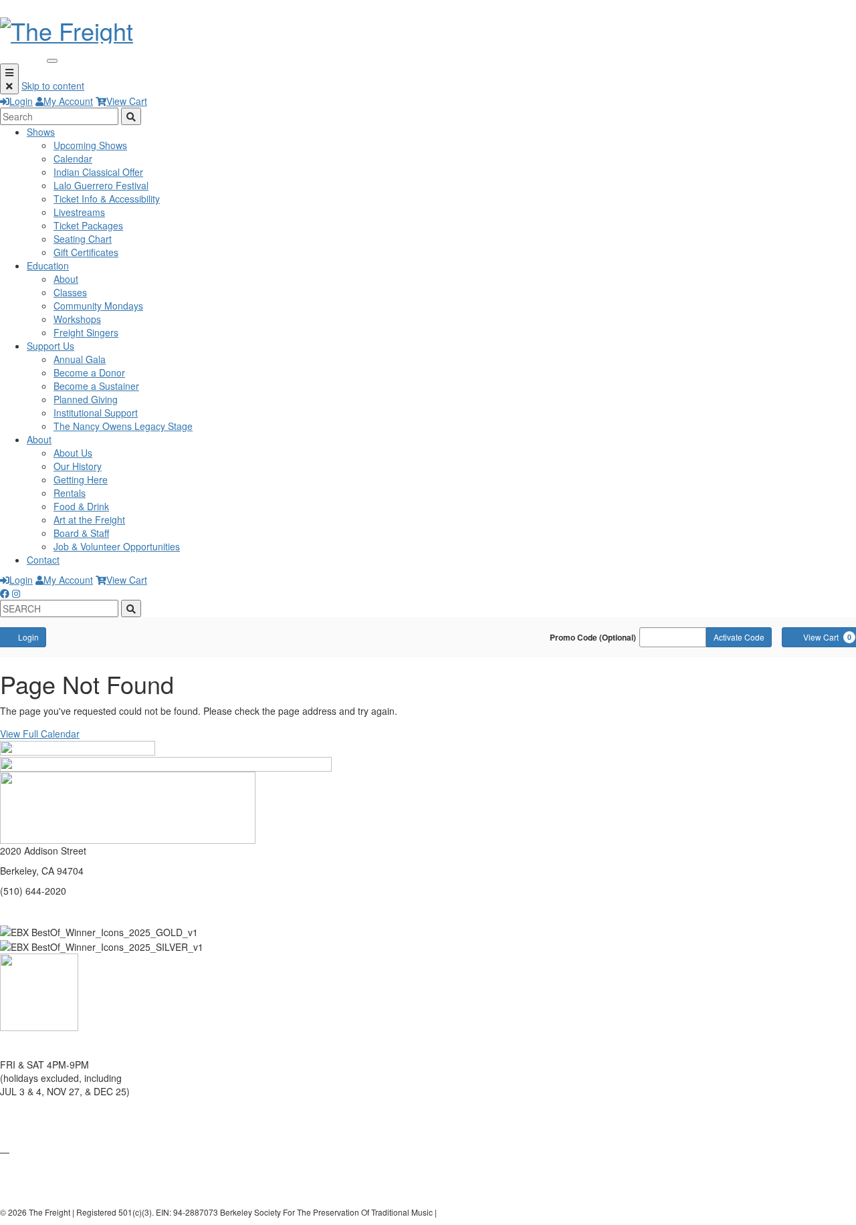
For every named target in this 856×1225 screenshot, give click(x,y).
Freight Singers (86, 332)
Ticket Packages (88, 225)
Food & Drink (81, 506)
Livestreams (79, 212)
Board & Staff (81, 533)
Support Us (50, 345)
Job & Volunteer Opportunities (117, 546)
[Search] (131, 116)
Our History (78, 466)
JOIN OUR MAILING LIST (54, 1111)
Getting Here (81, 479)
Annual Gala (80, 359)
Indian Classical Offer (98, 172)
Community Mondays (98, 305)
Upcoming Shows (90, 145)
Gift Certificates (86, 252)
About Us (73, 452)
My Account (68, 101)
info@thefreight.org (41, 910)
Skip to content (52, 85)
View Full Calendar (40, 733)
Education (48, 265)
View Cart (126, 101)
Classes (70, 292)
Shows (41, 131)
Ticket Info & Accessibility (107, 198)
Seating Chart (83, 238)
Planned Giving (86, 399)
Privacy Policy (464, 1212)
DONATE (19, 1131)
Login (21, 101)
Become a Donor (89, 372)
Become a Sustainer (96, 386)
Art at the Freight (89, 519)
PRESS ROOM (31, 1171)
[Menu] (9, 79)
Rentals (70, 492)
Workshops (77, 319)
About (66, 279)
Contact (43, 559)
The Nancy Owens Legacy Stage (123, 426)
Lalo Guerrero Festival (101, 185)
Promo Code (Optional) (593, 637)
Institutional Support (96, 412)
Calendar (73, 158)
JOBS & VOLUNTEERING (54, 1191)
